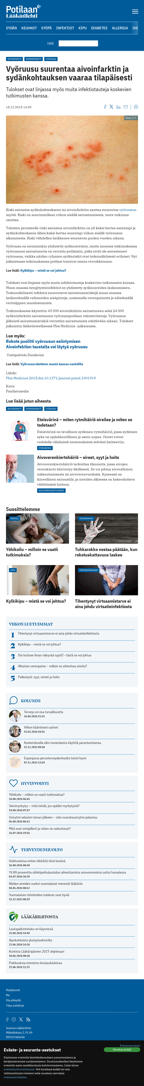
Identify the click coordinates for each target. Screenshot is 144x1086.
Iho (136, 28)
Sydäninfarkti (33, 58)
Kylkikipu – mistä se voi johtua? (43, 270)
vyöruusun (127, 210)
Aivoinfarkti (14, 58)
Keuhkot (29, 28)
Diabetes (99, 28)
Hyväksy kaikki (122, 1049)
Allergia (120, 28)
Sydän (11, 28)
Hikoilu (14, 518)
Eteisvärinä (45, 448)
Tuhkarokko (86, 518)
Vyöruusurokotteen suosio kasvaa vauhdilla (51, 364)
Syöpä (46, 28)
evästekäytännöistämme (19, 1069)
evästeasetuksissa (15, 1077)
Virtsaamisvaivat (89, 570)
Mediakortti (13, 990)
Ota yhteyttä (13, 1000)
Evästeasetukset (130, 1045)
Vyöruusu (51, 58)
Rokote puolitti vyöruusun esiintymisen (43, 341)
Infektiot (65, 28)
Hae (50, 43)
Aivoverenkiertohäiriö (51, 490)
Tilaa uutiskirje (15, 1005)
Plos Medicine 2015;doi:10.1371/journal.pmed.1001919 (51, 378)
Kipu (83, 28)
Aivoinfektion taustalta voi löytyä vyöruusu (47, 347)
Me (8, 995)
